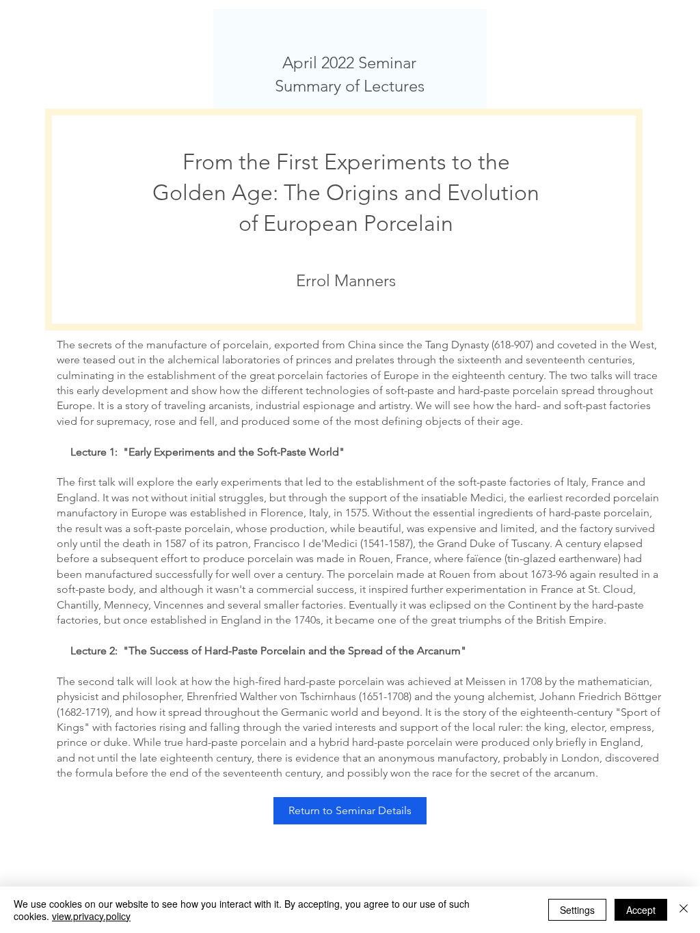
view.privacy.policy (91, 916)
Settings (577, 910)
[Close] (683, 909)
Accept (641, 910)
